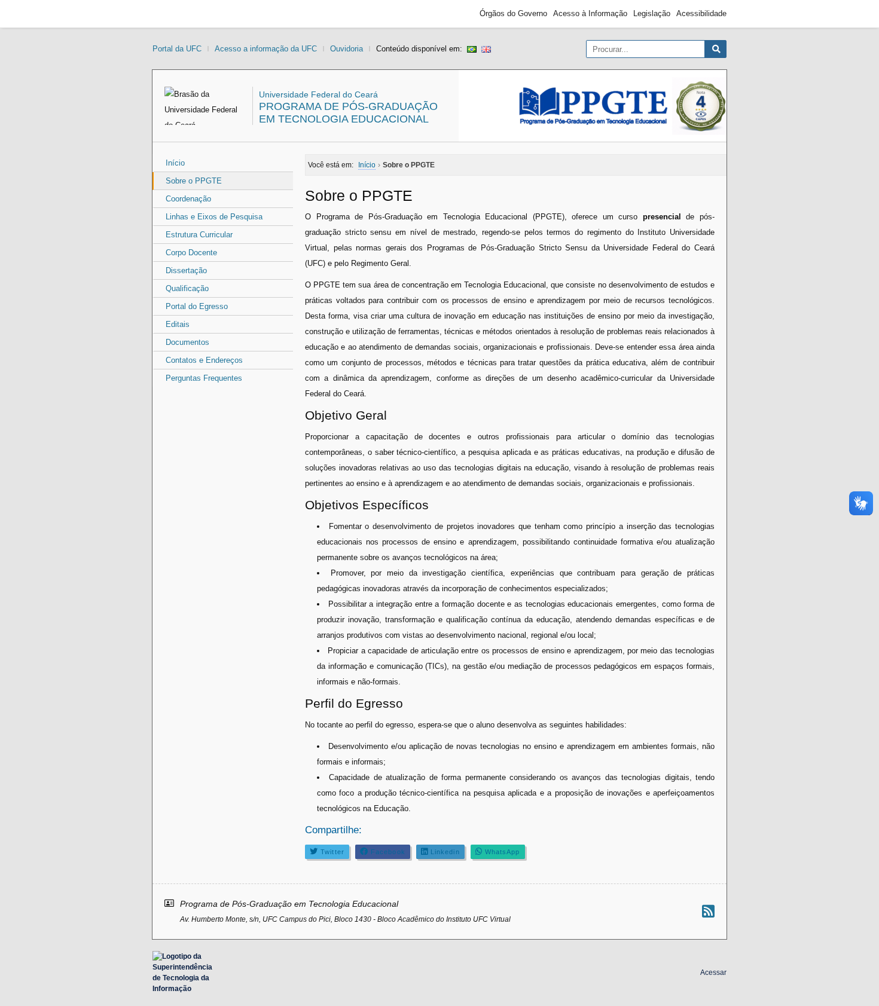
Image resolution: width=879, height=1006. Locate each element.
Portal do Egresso (197, 306)
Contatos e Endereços (204, 360)
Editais (178, 324)
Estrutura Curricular (199, 234)
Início (175, 162)
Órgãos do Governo (513, 13)
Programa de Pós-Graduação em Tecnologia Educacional (348, 112)
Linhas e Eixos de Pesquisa (214, 216)
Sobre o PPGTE (194, 180)
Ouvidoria (346, 48)
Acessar (713, 972)
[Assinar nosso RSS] (708, 911)
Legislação (651, 13)
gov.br (174, 14)
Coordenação (188, 198)
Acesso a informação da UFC (266, 48)
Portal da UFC (177, 48)
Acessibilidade (701, 13)
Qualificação (187, 288)
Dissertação (186, 270)
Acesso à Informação (590, 13)
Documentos (187, 342)
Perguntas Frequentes (204, 378)
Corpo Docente (191, 252)
